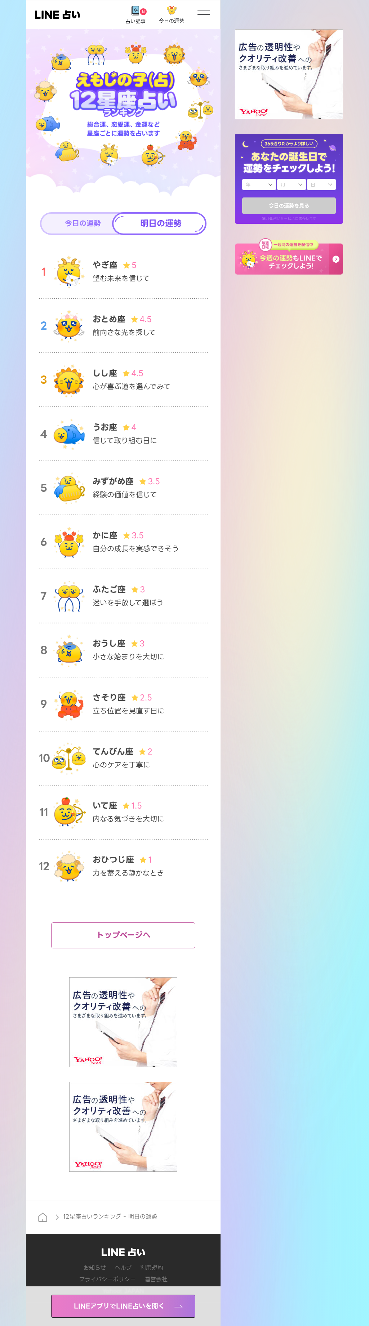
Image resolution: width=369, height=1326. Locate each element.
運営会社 (156, 1279)
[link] (57, 14)
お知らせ (94, 1267)
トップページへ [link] (123, 935)
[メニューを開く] (204, 15)
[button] (289, 256)
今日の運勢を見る (289, 206)
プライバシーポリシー (107, 1279)
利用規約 (151, 1267)
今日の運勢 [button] (83, 223)
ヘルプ (123, 1267)
